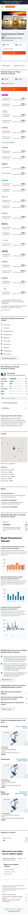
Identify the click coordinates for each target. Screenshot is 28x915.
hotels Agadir (18, 910)
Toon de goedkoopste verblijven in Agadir (21, 759)
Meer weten (5, 303)
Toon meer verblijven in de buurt (21, 727)
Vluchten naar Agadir (9, 869)
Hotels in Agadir (8, 874)
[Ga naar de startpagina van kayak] (10, 7)
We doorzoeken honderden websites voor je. (12, 897)
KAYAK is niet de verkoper (9, 894)
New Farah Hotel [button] (5, 780)
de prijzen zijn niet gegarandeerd (9, 890)
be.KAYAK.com (7, 908)
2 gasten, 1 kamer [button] (8, 49)
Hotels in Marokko (9, 910)
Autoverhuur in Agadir (9, 871)
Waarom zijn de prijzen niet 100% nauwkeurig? (11, 900)
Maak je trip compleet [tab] (9, 858)
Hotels (13, 908)
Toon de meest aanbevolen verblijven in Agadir (21, 793)
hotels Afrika (19, 908)
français (18, 3)
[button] (26, 2)
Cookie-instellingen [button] (5, 310)
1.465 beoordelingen (16, 38)
